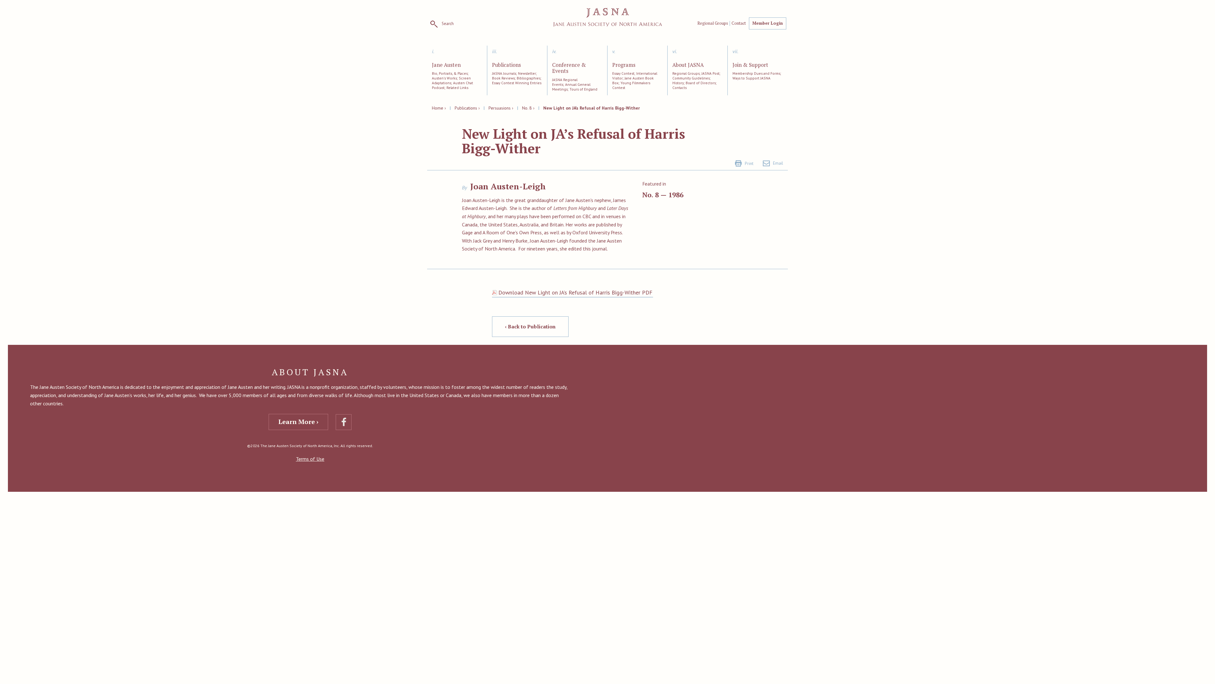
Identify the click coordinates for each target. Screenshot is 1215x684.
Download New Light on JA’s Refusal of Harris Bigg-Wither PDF (575, 292)
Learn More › (298, 421)
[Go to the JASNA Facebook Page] (344, 422)
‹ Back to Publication (530, 326)
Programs (623, 65)
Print (749, 163)
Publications (506, 65)
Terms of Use (310, 459)
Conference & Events (569, 68)
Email (778, 163)
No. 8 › (528, 108)
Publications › (467, 108)
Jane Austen (446, 65)
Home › (439, 108)
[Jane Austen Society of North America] (607, 17)
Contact (739, 23)
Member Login (767, 23)
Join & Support (750, 65)
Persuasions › (501, 108)
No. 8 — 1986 (662, 194)
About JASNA (688, 65)
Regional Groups (712, 23)
